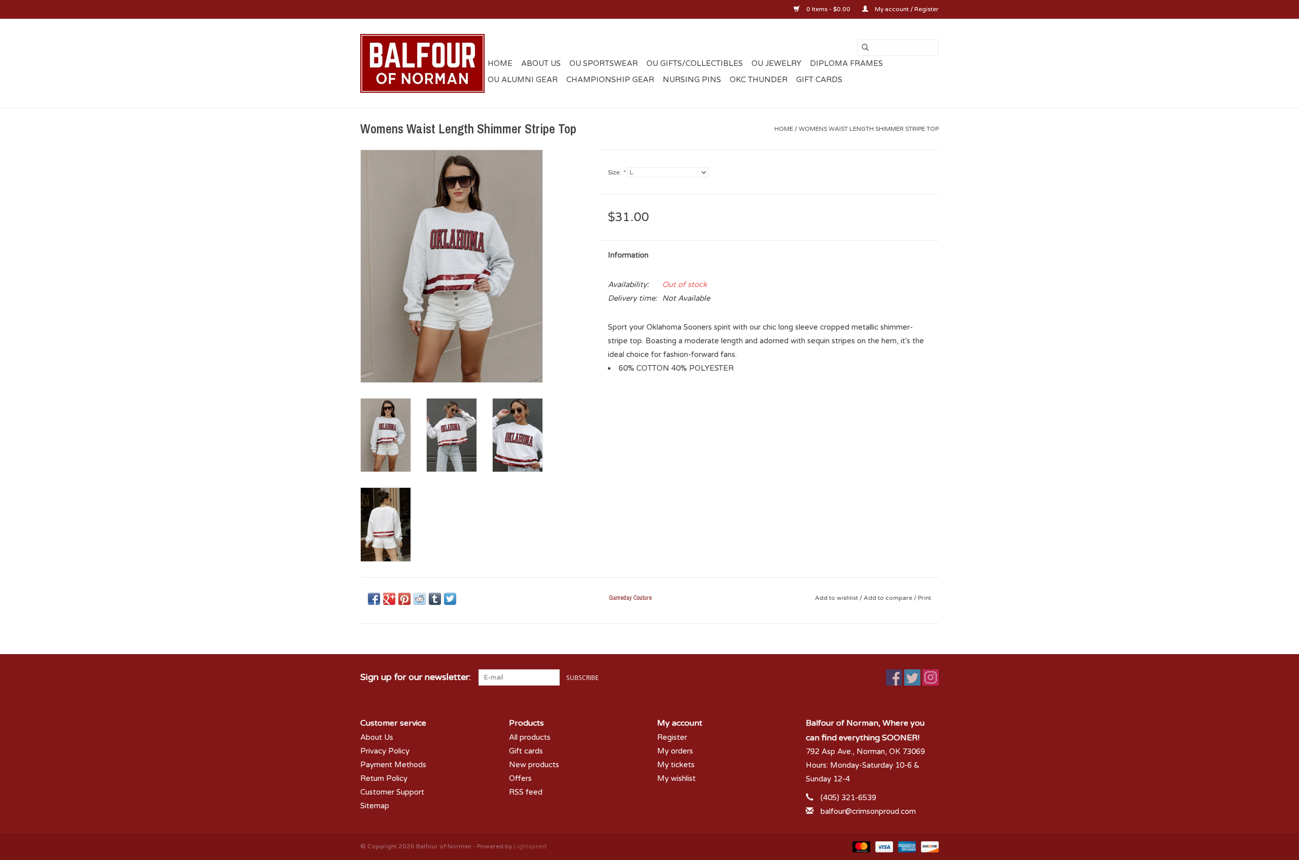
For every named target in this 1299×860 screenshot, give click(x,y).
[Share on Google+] (389, 599)
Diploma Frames (846, 63)
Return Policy (383, 778)
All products (530, 737)
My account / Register (906, 9)
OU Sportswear (603, 63)
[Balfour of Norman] (422, 63)
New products (534, 764)
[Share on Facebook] (374, 599)
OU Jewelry (776, 63)
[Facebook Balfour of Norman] (894, 677)
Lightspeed (530, 846)
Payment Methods (393, 764)
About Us (541, 63)
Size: (616, 172)
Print (924, 597)
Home (500, 63)
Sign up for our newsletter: (415, 677)
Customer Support (392, 792)
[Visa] (883, 846)
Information (628, 255)
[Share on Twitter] (450, 599)
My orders (675, 751)
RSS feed (525, 792)
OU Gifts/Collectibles (694, 63)
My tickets (676, 764)
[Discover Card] (928, 846)
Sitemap (374, 805)
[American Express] (906, 846)
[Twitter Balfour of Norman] (912, 677)
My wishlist (676, 778)
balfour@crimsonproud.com (868, 811)
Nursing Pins (692, 79)
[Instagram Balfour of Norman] (930, 677)
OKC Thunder (759, 79)
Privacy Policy (384, 751)
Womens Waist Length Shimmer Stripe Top (869, 128)
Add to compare (889, 597)
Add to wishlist (837, 597)
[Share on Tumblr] (435, 599)
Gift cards (819, 79)
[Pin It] (404, 599)
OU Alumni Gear (523, 79)
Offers (520, 778)
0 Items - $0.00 (828, 9)
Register (672, 737)
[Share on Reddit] (420, 599)
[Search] (865, 48)
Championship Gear (610, 79)
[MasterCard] (860, 846)
